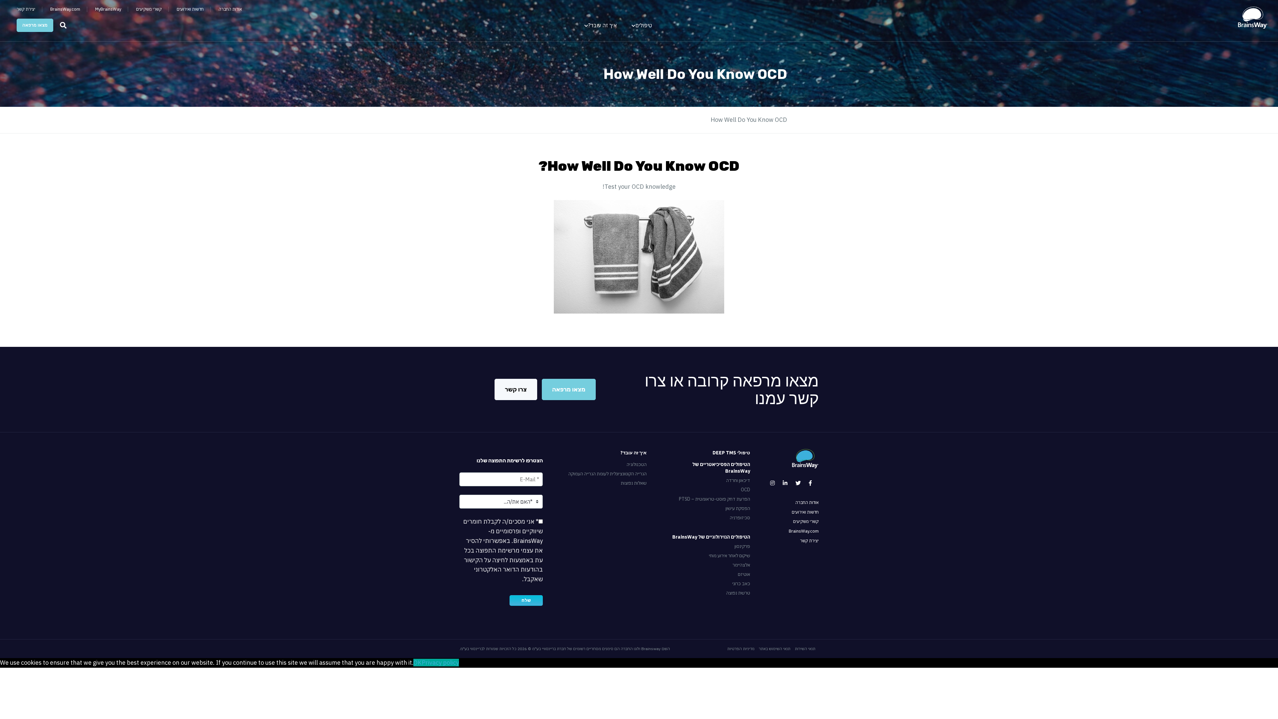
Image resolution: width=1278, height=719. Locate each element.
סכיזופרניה (740, 518)
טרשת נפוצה (738, 593)
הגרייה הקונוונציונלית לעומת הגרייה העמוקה (607, 474)
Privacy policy (440, 662)
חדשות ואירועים (190, 9)
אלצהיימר (741, 565)
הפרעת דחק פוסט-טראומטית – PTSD (714, 499)
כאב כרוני (741, 584)
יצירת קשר (26, 9)
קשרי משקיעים (149, 9)
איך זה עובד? (602, 25)
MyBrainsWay (108, 9)
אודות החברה (230, 9)
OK (417, 662)
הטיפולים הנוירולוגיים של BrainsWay (711, 537)
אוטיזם (744, 574)
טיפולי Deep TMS (731, 452)
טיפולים (643, 25)
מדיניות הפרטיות (740, 648)
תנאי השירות (805, 648)
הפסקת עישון (738, 508)
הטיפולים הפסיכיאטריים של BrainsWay (721, 467)
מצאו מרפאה (35, 25)
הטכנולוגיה (636, 464)
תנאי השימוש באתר (774, 648)
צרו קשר (516, 389)
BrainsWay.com (65, 9)
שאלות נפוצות (633, 483)
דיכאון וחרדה (738, 480)
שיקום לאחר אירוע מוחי (729, 556)
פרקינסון (742, 546)
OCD (745, 490)
